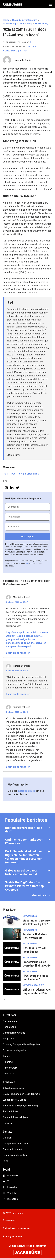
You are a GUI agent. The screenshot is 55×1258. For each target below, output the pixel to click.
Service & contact (12, 1149)
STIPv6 (24, 51)
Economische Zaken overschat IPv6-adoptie (36, 963)
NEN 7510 (8, 1073)
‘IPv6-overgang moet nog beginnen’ (35, 977)
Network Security (33, 985)
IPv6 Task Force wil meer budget (34, 950)
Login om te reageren (18, 652)
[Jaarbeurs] (27, 1251)
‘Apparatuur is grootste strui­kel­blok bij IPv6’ (37, 922)
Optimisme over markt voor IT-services (24, 841)
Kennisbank (9, 1027)
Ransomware (10, 1067)
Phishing (8, 1062)
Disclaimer (9, 1220)
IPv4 (5, 474)
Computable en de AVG (15, 1143)
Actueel (32, 46)
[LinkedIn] (12, 487)
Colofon (7, 1137)
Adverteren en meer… (14, 1088)
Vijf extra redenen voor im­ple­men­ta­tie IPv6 (37, 991)
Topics (6, 1056)
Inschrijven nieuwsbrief (15, 1155)
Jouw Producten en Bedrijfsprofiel (21, 1094)
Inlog (6, 1161)
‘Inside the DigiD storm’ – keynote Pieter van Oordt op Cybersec (24, 886)
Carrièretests (10, 1021)
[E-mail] (6, 487)
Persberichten (10, 1111)
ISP (20, 474)
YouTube (12, 1193)
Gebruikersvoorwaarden (16, 1228)
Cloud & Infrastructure (24, 20)
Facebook (12, 1175)
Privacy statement (13, 1236)
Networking (41, 23)
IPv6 (13, 474)
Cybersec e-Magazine (14, 1050)
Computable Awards (14, 1032)
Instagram (13, 1199)
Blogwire (7, 1123)
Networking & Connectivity (18, 23)
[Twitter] (17, 487)
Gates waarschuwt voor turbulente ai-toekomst (21, 872)
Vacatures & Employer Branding (20, 1105)
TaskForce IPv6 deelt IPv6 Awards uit (35, 936)
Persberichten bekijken (15, 1117)
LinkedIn (12, 1187)
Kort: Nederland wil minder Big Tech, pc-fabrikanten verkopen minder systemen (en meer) (23, 857)
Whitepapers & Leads (14, 1099)
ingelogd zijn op (26, 790)
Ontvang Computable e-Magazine (21, 1044)
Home (6, 20)
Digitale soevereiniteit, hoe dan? (23, 829)
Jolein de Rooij (22, 60)
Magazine (8, 1038)
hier (27, 563)
